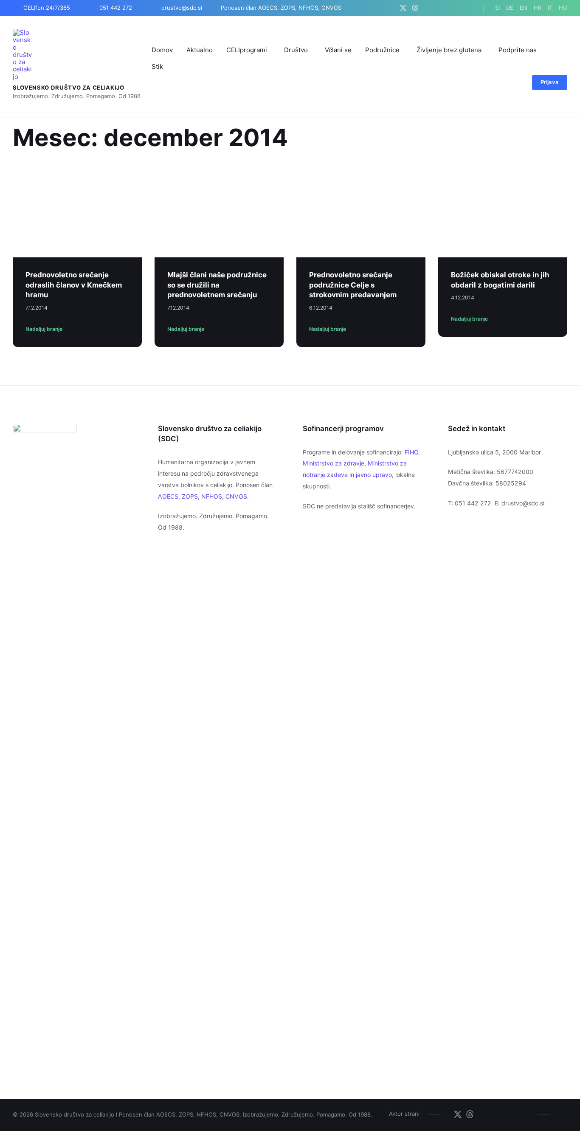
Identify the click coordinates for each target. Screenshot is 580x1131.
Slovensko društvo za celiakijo (68, 87)
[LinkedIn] (458, 8)
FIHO (411, 452)
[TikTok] (468, 8)
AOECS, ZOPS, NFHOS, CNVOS (202, 496)
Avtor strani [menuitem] (404, 1113)
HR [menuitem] (537, 7)
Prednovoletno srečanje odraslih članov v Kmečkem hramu (73, 285)
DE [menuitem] (509, 7)
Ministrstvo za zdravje (333, 463)
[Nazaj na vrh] (561, 1113)
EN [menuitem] (523, 7)
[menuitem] (162, 50)
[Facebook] (426, 8)
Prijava (550, 82)
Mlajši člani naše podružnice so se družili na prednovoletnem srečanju (217, 285)
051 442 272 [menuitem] (115, 7)
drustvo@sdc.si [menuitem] (181, 7)
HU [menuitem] (563, 7)
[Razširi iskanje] (515, 83)
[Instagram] (436, 8)
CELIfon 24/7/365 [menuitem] (46, 7)
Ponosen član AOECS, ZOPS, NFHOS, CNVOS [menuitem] (281, 7)
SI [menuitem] (497, 7)
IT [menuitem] (550, 7)
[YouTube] (447, 8)
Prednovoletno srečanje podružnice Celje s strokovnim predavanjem (353, 285)
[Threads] (415, 8)
